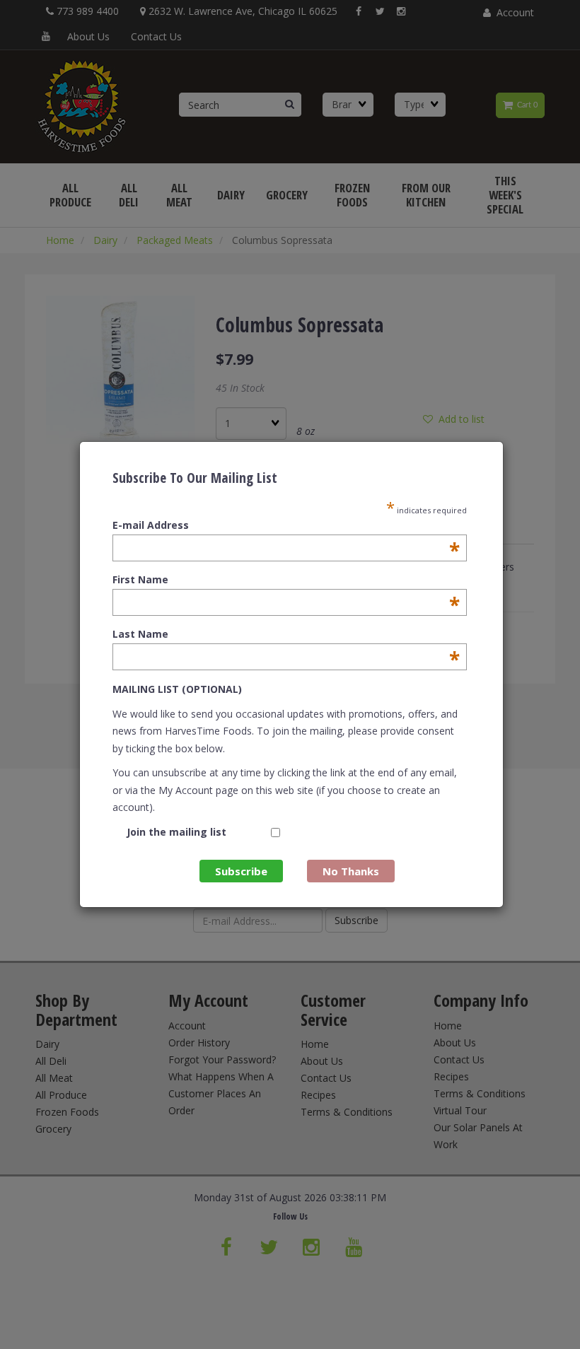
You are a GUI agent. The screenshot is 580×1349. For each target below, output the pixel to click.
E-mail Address (286, 525)
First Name (286, 580)
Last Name (286, 634)
